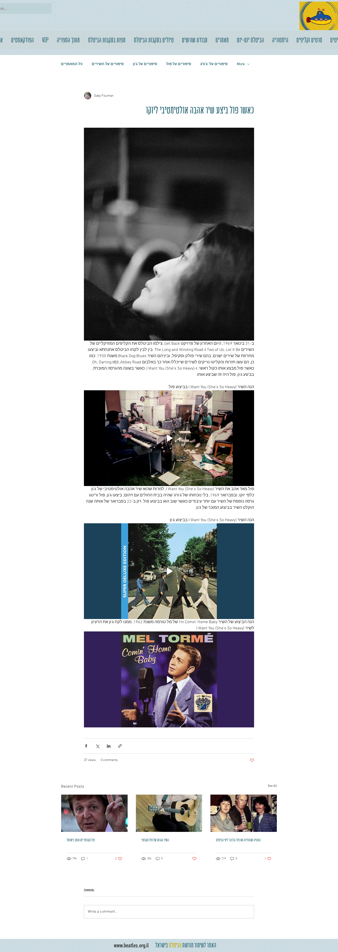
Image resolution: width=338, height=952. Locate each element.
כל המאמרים (72, 64)
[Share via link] (120, 746)
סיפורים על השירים (108, 64)
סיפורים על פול (178, 64)
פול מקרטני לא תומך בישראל (81, 839)
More (241, 64)
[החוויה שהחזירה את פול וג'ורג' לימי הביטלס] (243, 813)
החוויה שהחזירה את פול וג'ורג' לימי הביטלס (238, 839)
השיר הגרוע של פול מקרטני (155, 839)
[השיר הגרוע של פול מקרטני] (169, 813)
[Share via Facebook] (86, 746)
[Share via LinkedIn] (108, 746)
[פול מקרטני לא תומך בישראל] (94, 813)
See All (272, 786)
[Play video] (169, 438)
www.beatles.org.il (131, 945)
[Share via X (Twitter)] (97, 746)
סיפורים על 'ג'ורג (214, 64)
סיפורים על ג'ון (145, 64)
